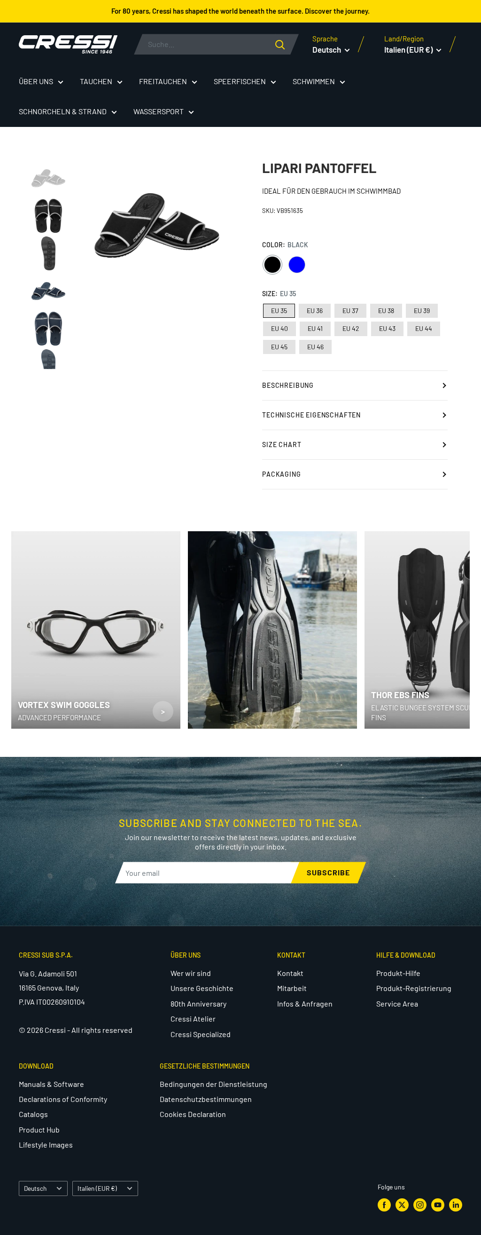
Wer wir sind (191, 972)
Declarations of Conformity (63, 1098)
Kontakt (290, 972)
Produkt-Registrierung (413, 987)
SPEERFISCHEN (240, 81)
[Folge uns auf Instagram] (420, 1204)
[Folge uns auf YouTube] (437, 1204)
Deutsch (35, 1188)
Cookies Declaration (193, 1113)
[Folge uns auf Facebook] (384, 1204)
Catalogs (33, 1113)
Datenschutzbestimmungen (206, 1098)
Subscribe (328, 872)
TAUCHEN (96, 81)
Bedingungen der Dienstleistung (213, 1083)
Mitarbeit (292, 987)
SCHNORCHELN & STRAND (63, 111)
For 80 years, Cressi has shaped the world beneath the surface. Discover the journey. (240, 11)
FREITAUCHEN (163, 81)
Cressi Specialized (201, 1034)
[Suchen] (287, 44)
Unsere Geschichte (202, 987)
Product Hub (39, 1129)
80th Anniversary (198, 1003)
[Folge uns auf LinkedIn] (455, 1204)
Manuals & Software (51, 1083)
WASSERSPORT (158, 111)
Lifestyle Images (46, 1144)
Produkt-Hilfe (398, 972)
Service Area (397, 1003)
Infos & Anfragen (305, 1003)
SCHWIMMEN (314, 81)
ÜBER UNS (36, 81)
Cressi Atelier (193, 1018)
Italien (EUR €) (97, 1188)
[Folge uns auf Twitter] (402, 1204)
